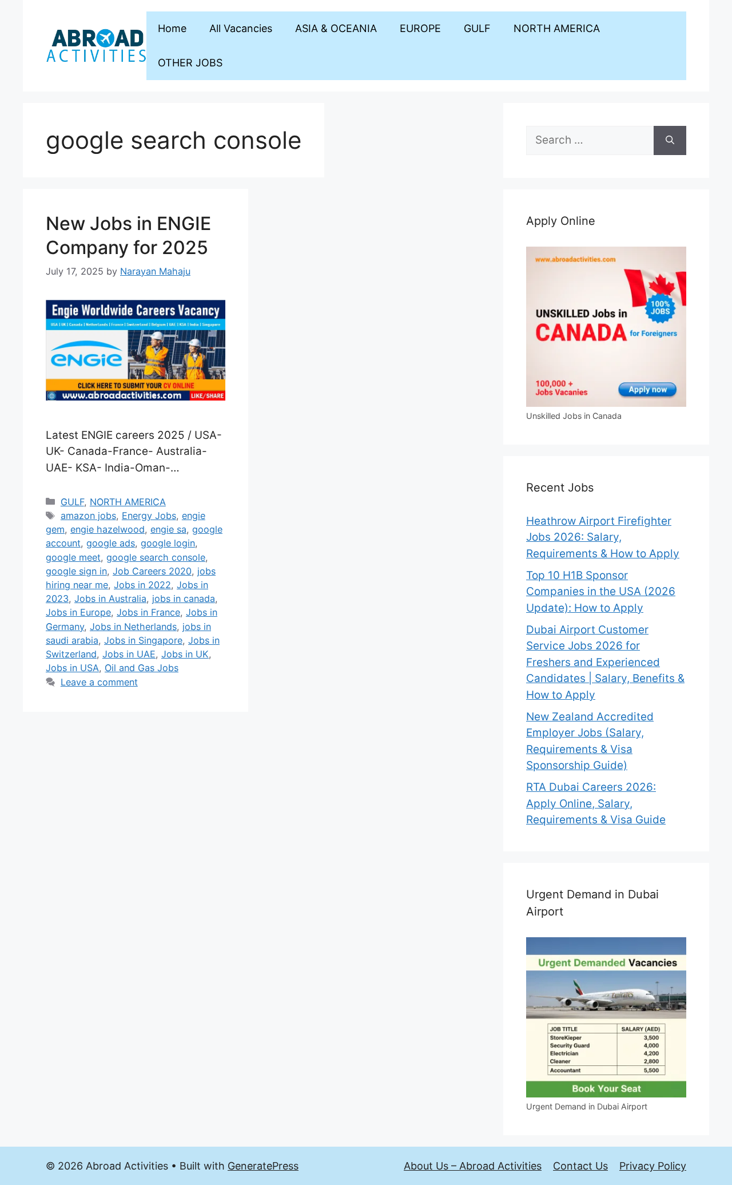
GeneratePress (263, 1166)
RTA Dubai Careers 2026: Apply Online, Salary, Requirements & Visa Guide (596, 803)
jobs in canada (183, 598)
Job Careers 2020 (152, 571)
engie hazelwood (107, 529)
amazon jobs (88, 515)
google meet (73, 557)
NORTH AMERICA (557, 28)
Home (172, 28)
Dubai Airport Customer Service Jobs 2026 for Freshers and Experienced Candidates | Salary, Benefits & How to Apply (605, 662)
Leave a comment (99, 682)
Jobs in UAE (129, 654)
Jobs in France (148, 612)
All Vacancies (240, 28)
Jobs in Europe (78, 612)
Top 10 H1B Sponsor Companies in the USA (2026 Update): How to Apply (600, 592)
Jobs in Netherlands (133, 626)
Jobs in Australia (110, 598)
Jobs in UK (185, 654)
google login (168, 543)
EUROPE (420, 28)
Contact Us (580, 1166)
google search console (155, 557)
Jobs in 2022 (142, 584)
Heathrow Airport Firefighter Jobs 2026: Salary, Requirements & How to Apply (602, 537)
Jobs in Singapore (143, 640)
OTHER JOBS (190, 63)
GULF (477, 28)
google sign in (76, 571)
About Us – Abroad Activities (473, 1166)
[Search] (670, 140)
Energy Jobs (149, 515)
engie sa (168, 529)
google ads (110, 543)
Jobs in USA (72, 667)
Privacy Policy (652, 1166)
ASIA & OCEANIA (336, 28)
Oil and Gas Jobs (141, 667)
